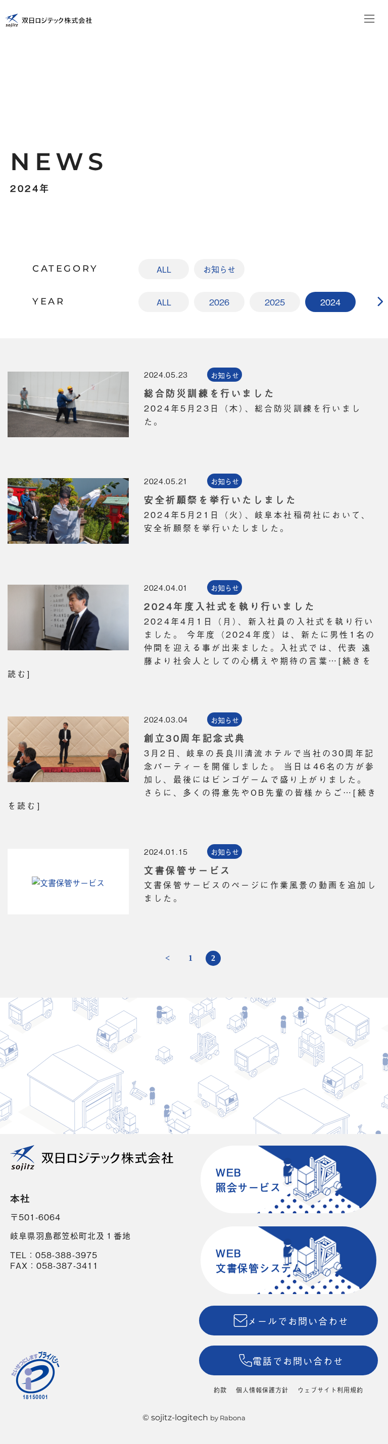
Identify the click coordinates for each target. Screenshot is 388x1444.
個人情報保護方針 (262, 1390)
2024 (330, 302)
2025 (275, 302)
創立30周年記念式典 (195, 737)
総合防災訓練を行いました (209, 392)
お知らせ (219, 269)
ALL (164, 269)
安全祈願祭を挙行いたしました (220, 499)
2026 (219, 302)
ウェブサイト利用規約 (330, 1390)
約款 (220, 1390)
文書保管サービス (187, 869)
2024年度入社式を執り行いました (229, 605)
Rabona (233, 1418)
